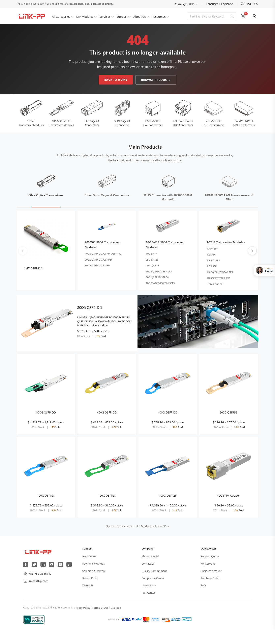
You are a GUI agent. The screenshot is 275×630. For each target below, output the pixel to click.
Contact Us (148, 563)
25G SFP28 (152, 259)
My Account (208, 563)
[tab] (46, 188)
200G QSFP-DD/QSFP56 (99, 259)
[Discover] (165, 619)
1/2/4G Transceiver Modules (226, 242)
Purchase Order (210, 578)
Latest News (149, 585)
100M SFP (212, 248)
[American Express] (155, 619)
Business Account (211, 571)
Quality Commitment (154, 571)
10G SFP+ (151, 253)
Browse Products (156, 80)
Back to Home (115, 79)
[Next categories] (252, 250)
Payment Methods (93, 563)
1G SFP (211, 254)
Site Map (116, 607)
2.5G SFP (212, 266)
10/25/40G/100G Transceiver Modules (165, 244)
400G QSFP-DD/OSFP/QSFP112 (103, 253)
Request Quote (210, 556)
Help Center (89, 556)
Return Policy (90, 578)
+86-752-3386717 (40, 573)
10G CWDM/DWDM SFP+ (160, 283)
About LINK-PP (150, 556)
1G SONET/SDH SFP (218, 278)
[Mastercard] (146, 619)
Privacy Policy (82, 607)
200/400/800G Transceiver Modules (102, 244)
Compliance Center (153, 578)
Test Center (148, 592)
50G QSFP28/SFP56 (157, 277)
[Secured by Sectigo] (33, 619)
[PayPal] (137, 619)
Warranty (88, 585)
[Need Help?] (242, 4)
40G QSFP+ (152, 265)
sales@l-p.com (39, 581)
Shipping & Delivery (93, 571)
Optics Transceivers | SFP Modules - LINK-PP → (137, 526)
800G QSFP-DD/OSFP (97, 265)
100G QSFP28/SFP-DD (159, 271)
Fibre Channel (215, 284)
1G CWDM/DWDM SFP (220, 272)
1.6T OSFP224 (33, 268)
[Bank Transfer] (176, 619)
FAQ (203, 585)
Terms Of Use (100, 607)
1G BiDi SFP (213, 260)
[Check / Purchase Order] (186, 619)
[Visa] (126, 619)
